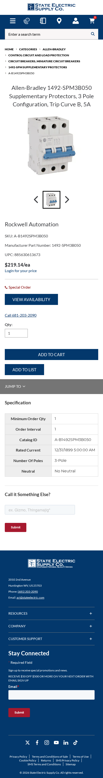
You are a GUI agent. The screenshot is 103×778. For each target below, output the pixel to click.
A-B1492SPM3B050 (21, 73)
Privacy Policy (18, 756)
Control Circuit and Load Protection (38, 55)
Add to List (24, 369)
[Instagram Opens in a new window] (46, 742)
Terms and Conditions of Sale (50, 756)
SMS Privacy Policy (67, 760)
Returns (46, 760)
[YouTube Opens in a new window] (56, 742)
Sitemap (71, 764)
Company (17, 626)
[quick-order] (43, 21)
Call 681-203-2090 (20, 315)
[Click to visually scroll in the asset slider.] (36, 199)
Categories (28, 49)
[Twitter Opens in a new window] (27, 742)
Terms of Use (81, 756)
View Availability (31, 299)
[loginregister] (75, 21)
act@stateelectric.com (30, 597)
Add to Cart (51, 354)
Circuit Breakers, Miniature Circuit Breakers (44, 61)
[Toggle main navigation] (12, 21)
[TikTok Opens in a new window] (75, 742)
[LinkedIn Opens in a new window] (65, 742)
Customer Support (25, 639)
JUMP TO (13, 386)
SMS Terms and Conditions (44, 764)
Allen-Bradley (54, 49)
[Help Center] (26, 21)
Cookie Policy (27, 760)
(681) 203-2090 (28, 591)
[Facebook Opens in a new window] (37, 742)
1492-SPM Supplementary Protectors (37, 67)
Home (9, 49)
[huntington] (59, 21)
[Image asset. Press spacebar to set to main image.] (51, 200)
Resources (17, 613)
